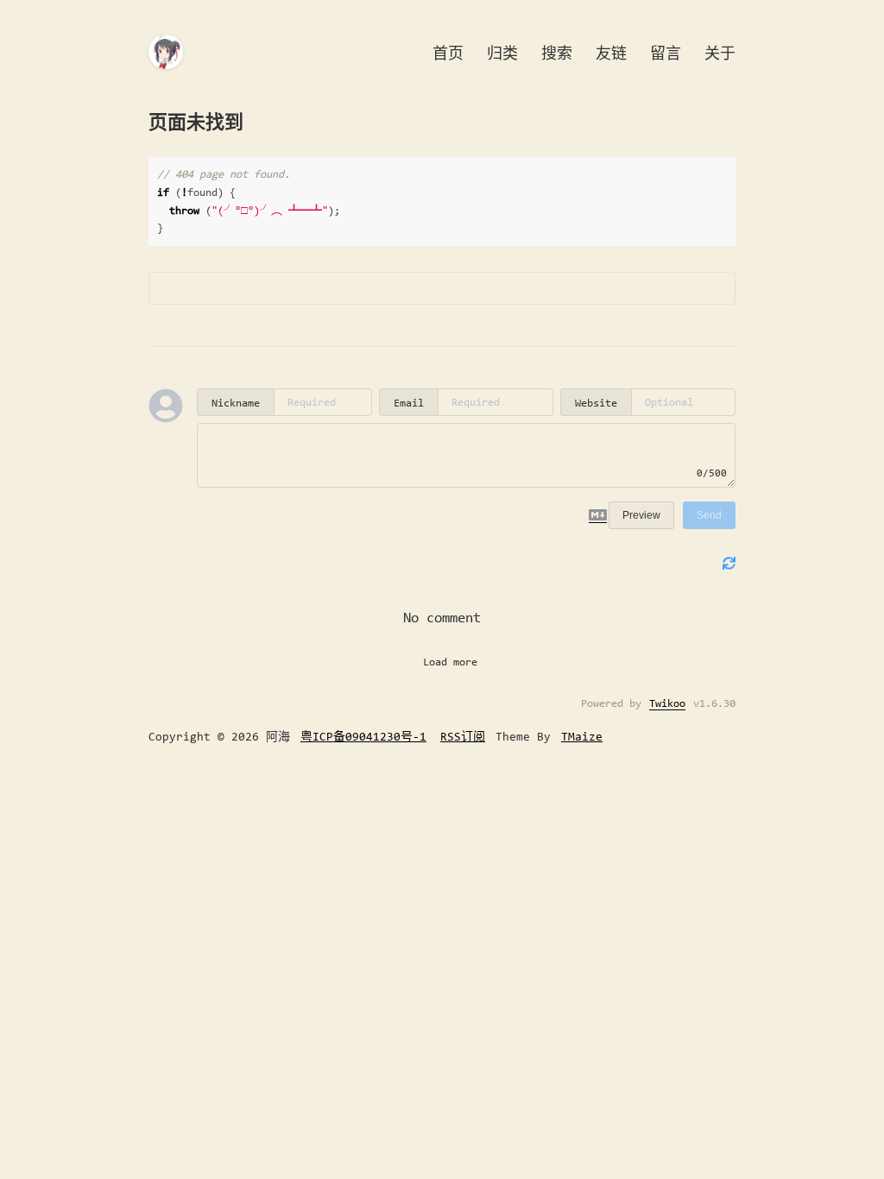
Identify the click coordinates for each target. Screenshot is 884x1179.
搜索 (556, 53)
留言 (665, 53)
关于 (720, 53)
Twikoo (667, 703)
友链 (611, 53)
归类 (502, 53)
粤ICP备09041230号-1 (363, 736)
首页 (448, 53)
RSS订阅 (462, 736)
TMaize (582, 736)
